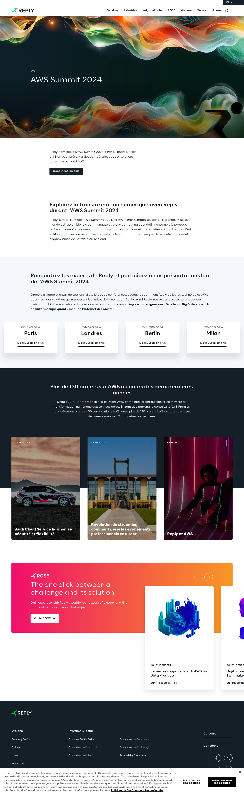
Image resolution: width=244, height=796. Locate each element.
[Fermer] (240, 772)
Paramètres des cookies (191, 781)
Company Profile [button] (20, 739)
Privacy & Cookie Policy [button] (81, 739)
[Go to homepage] (22, 10)
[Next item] (208, 577)
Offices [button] (15, 747)
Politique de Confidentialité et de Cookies (137, 790)
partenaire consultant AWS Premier (163, 406)
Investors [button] (16, 755)
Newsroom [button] (17, 763)
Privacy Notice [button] (83, 747)
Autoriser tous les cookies (222, 781)
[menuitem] (112, 10)
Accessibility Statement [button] (133, 755)
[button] (66, 171)
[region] (122, 782)
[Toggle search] (227, 10)
